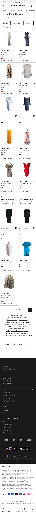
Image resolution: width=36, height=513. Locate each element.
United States (18, 503)
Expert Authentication (26, 200)
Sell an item (6, 398)
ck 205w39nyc (12, 320)
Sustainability (7, 425)
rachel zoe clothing (17, 329)
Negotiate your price (8, 200)
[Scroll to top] (30, 310)
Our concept (7, 366)
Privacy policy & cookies (17, 461)
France (3, 503)
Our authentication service (11, 381)
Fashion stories (8, 433)
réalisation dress (17, 315)
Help (4, 407)
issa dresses (23, 320)
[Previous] (13, 310)
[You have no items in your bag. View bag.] (32, 5)
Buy (4, 375)
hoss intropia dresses (22, 324)
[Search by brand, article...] (3, 5)
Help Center (7, 410)
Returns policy (7, 384)
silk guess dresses (9, 335)
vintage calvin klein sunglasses (17, 331)
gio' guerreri (25, 333)
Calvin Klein (11, 10)
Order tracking (7, 378)
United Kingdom (10, 503)
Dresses (33, 10)
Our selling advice (9, 395)
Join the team (7, 430)
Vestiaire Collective (10, 418)
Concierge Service (9, 369)
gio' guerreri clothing (12, 333)
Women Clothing (22, 10)
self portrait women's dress (17, 318)
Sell (4, 389)
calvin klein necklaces (25, 335)
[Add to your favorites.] (16, 51)
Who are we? (7, 422)
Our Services (7, 363)
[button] (32, 5)
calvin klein (22, 326)
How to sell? (7, 393)
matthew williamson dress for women (17, 322)
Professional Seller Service (11, 401)
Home (4, 10)
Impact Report (7, 427)
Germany (25, 503)
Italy (33, 503)
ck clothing (12, 326)
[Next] (23, 310)
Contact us (6, 413)
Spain (29, 503)
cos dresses (8, 324)
